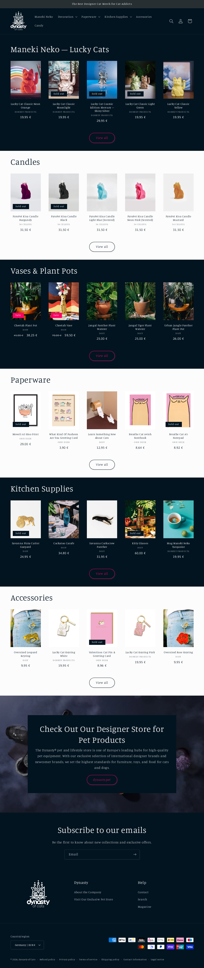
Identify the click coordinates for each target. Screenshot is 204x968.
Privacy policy (67, 959)
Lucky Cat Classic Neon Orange (25, 105)
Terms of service (88, 959)
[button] (67, 16)
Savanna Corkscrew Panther (102, 545)
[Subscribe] (134, 854)
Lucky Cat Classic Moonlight (64, 105)
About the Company (87, 892)
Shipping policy (110, 959)
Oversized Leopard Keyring (25, 654)
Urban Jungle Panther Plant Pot (178, 327)
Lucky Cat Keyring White (63, 654)
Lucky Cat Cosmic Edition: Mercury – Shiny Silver (102, 107)
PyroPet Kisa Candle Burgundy (25, 218)
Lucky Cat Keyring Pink (140, 652)
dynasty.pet (102, 780)
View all (102, 138)
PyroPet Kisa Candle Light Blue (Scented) (102, 218)
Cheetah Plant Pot (25, 325)
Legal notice (157, 959)
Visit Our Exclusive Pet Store (93, 899)
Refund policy (47, 959)
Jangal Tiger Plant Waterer (140, 327)
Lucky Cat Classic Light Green (140, 105)
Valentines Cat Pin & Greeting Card (102, 654)
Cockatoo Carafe (63, 543)
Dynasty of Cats (27, 959)
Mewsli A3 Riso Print (26, 434)
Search (142, 899)
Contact (143, 892)
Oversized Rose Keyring (178, 652)
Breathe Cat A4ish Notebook (140, 436)
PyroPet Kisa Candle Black (63, 218)
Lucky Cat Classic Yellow (178, 105)
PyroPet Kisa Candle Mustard (178, 218)
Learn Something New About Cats (102, 436)
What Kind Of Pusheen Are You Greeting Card (63, 436)
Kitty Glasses (140, 543)
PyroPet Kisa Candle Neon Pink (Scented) (140, 218)
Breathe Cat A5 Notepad (178, 436)
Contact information (135, 959)
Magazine (144, 906)
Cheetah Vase (63, 325)
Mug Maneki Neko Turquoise (178, 545)
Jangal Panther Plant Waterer (102, 327)
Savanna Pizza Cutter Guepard (25, 545)
